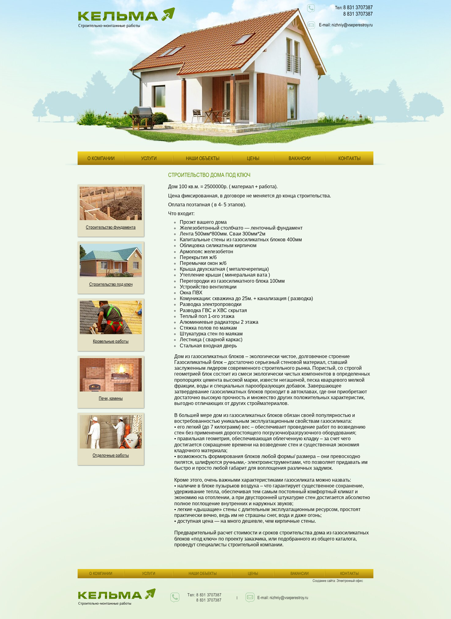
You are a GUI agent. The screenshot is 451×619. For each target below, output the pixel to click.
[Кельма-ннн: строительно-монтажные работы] (117, 598)
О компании (100, 158)
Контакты (349, 158)
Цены (253, 158)
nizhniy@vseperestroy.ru (352, 24)
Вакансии (299, 158)
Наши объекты (202, 158)
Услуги (148, 158)
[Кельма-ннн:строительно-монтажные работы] (128, 17)
